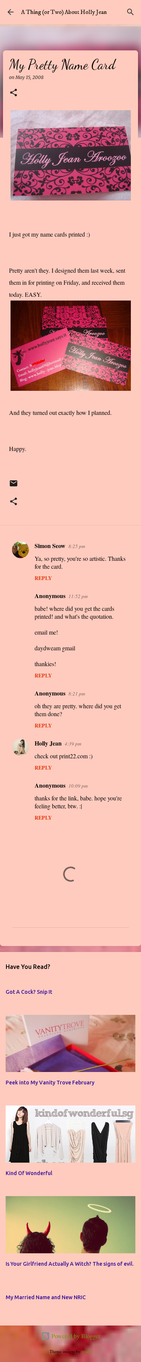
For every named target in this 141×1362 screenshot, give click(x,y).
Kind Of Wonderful (29, 1173)
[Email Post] (13, 486)
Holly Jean (48, 743)
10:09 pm (78, 785)
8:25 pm (76, 546)
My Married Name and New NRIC (46, 1297)
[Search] (130, 12)
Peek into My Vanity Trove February (50, 1083)
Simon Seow (50, 545)
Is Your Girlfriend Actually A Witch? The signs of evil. (69, 1264)
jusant (87, 1351)
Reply (43, 578)
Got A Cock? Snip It (29, 992)
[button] (13, 93)
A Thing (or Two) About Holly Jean (64, 12)
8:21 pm (76, 693)
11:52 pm (78, 596)
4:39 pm (73, 743)
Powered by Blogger (75, 1336)
